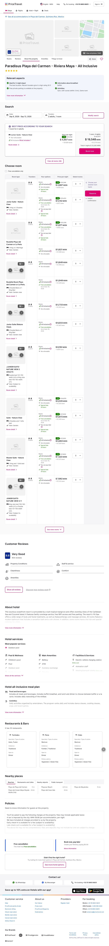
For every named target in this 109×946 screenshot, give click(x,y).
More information (70, 848)
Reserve (92, 193)
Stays (10, 10)
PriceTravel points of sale (13, 906)
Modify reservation (11, 915)
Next (103, 749)
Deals (46, 10)
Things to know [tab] (57, 59)
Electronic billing (10, 909)
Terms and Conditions (72, 934)
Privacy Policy (85, 934)
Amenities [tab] (44, 59)
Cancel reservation (11, 918)
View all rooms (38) (54, 161)
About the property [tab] (31, 59)
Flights (20, 10)
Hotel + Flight (33, 10)
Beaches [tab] (11, 782)
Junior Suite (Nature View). (14, 325)
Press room (38, 906)
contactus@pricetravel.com (95, 912)
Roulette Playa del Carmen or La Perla (14, 243)
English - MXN (48, 4)
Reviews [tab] (18, 59)
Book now (90, 151)
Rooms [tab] (9, 59)
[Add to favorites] (101, 59)
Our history (38, 903)
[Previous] (10, 270)
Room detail (13, 145)
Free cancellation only (15, 171)
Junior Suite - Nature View (14, 203)
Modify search (93, 115)
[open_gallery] (29, 38)
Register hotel (65, 903)
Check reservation (11, 912)
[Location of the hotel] (92, 29)
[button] (16, 95)
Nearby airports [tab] (42, 782)
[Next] (21, 270)
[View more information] (50, 184)
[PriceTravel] (15, 4)
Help (58, 4)
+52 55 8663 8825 (93, 909)
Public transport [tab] (57, 782)
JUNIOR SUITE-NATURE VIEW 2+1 (14, 499)
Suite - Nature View (14, 418)
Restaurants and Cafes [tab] (25, 782)
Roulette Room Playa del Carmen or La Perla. (15, 283)
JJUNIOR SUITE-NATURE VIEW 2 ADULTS (13, 369)
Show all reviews (14, 590)
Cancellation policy (97, 934)
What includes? (25, 140)
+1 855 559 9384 (96, 906)
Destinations (39, 912)
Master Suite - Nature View (15, 459)
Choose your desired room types (92, 185)
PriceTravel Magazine (42, 909)
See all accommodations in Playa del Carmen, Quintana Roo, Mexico (36, 17)
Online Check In (10, 921)
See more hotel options (54, 865)
